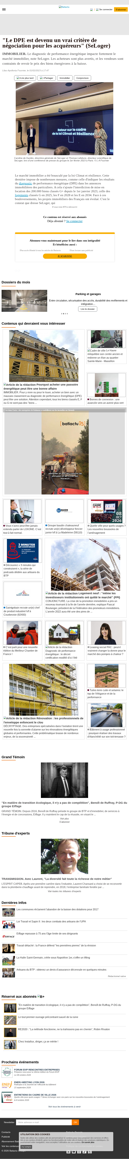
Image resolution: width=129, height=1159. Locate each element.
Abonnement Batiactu (12, 1141)
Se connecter (74, 221)
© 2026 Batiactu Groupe (14, 1150)
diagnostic (25, 183)
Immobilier (65, 78)
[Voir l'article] (123, 410)
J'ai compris (26, 1147)
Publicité (6, 1136)
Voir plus (64, 818)
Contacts (6, 1132)
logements (21, 195)
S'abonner (121, 9)
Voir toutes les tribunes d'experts (64, 891)
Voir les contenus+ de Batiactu (17, 1146)
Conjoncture (82, 78)
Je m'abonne (65, 256)
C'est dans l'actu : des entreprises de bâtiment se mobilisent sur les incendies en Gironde (39, 410)
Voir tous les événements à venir (64, 1106)
